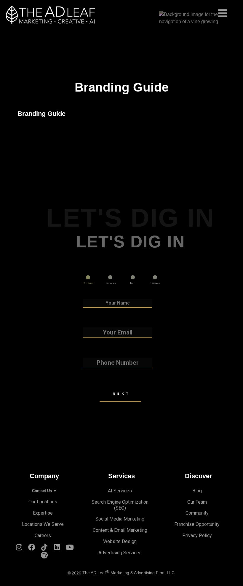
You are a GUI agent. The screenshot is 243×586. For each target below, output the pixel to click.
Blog (197, 491)
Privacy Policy (197, 535)
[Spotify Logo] (44, 556)
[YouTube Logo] (69, 549)
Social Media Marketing (119, 519)
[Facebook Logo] (31, 549)
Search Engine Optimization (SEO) (120, 505)
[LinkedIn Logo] (57, 549)
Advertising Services (120, 552)
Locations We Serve (43, 524)
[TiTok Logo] (44, 549)
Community (197, 513)
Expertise (43, 513)
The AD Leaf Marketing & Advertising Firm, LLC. (129, 573)
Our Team (197, 502)
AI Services (120, 491)
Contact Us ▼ (44, 491)
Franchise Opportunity (197, 524)
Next (121, 393)
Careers (43, 535)
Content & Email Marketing (120, 530)
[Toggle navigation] (121, 11)
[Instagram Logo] (19, 549)
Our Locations (42, 502)
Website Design (120, 541)
